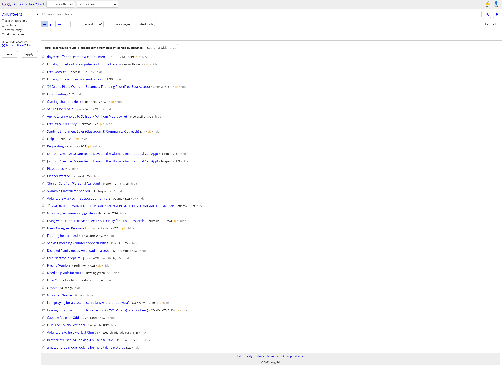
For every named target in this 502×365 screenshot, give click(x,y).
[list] (44, 24)
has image (11, 25)
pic (138, 57)
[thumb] (52, 24)
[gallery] (59, 24)
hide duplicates (15, 34)
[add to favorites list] (44, 56)
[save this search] (496, 14)
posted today (13, 30)
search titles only (16, 21)
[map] (67, 24)
